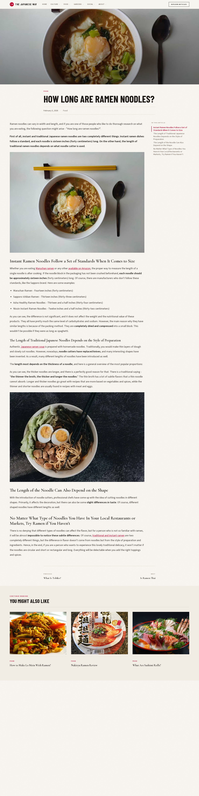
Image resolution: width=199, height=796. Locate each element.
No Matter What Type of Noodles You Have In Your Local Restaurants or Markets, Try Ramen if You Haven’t (169, 151)
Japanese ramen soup (32, 347)
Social (90, 4)
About (101, 4)
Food (66, 4)
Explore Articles (179, 4)
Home (44, 4)
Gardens (78, 4)
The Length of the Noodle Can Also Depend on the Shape (168, 144)
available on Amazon (79, 268)
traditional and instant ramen (108, 535)
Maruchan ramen (45, 268)
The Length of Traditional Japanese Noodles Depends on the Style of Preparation (168, 136)
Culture (54, 4)
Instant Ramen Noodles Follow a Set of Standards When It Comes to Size (170, 129)
